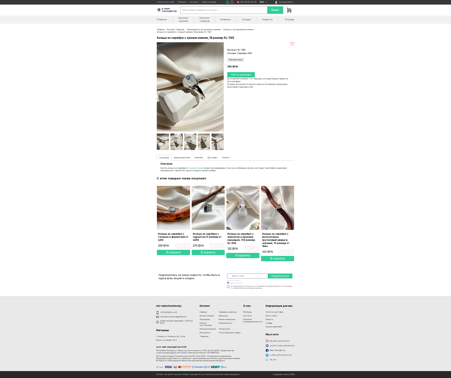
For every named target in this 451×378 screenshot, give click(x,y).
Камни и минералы (227, 319)
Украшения (205, 319)
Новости (269, 319)
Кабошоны (223, 316)
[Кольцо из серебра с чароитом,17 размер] (208, 208)
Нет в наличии (241, 74)
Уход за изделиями (274, 327)
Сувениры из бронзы (228, 312)
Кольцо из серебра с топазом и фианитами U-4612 (173, 237)
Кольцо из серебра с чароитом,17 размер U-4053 (207, 237)
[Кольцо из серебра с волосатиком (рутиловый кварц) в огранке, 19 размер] (277, 208)
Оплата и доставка (165, 2)
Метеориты (205, 333)
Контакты (194, 2)
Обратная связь (209, 2)
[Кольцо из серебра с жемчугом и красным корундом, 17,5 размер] (242, 208)
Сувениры (204, 336)
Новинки (203, 312)
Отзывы (269, 323)
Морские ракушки (208, 329)
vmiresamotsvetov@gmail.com (173, 317)
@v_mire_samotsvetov (280, 341)
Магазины (182, 2)
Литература (224, 329)
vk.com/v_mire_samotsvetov (282, 346)
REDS (292, 374)
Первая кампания (235, 283)
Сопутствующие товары (230, 333)
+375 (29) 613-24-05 (248, 2)
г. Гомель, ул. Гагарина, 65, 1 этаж (170, 337)
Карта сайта (271, 316)
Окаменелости (225, 323)
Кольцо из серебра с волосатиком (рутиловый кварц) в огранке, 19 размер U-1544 (276, 240)
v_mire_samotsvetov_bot (281, 355)
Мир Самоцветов (277, 350)
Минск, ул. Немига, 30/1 (166, 340)
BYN (262, 2)
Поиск (275, 10)
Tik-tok (273, 360)
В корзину (173, 252)
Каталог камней (207, 316)
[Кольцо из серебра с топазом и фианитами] (173, 208)
